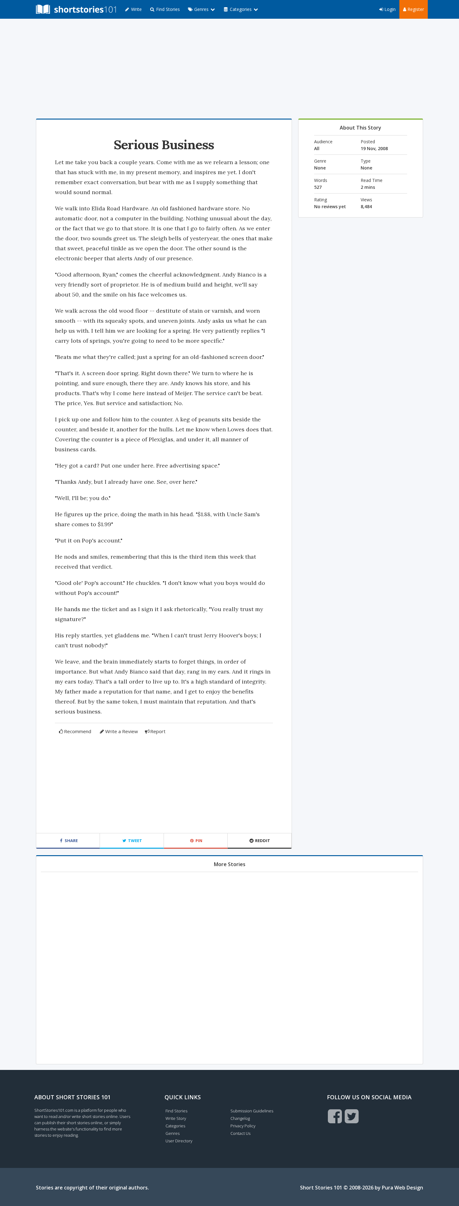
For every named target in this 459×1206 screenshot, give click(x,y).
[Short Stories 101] (76, 9)
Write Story (175, 1118)
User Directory (178, 1141)
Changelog (240, 1118)
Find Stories (167, 9)
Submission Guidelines (251, 1111)
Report (157, 731)
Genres (172, 1133)
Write (136, 9)
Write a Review (121, 731)
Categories (175, 1126)
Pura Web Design (402, 1187)
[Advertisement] (229, 68)
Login (389, 9)
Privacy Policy (242, 1126)
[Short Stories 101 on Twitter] (352, 1116)
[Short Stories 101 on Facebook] (335, 1116)
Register (415, 9)
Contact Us (240, 1133)
